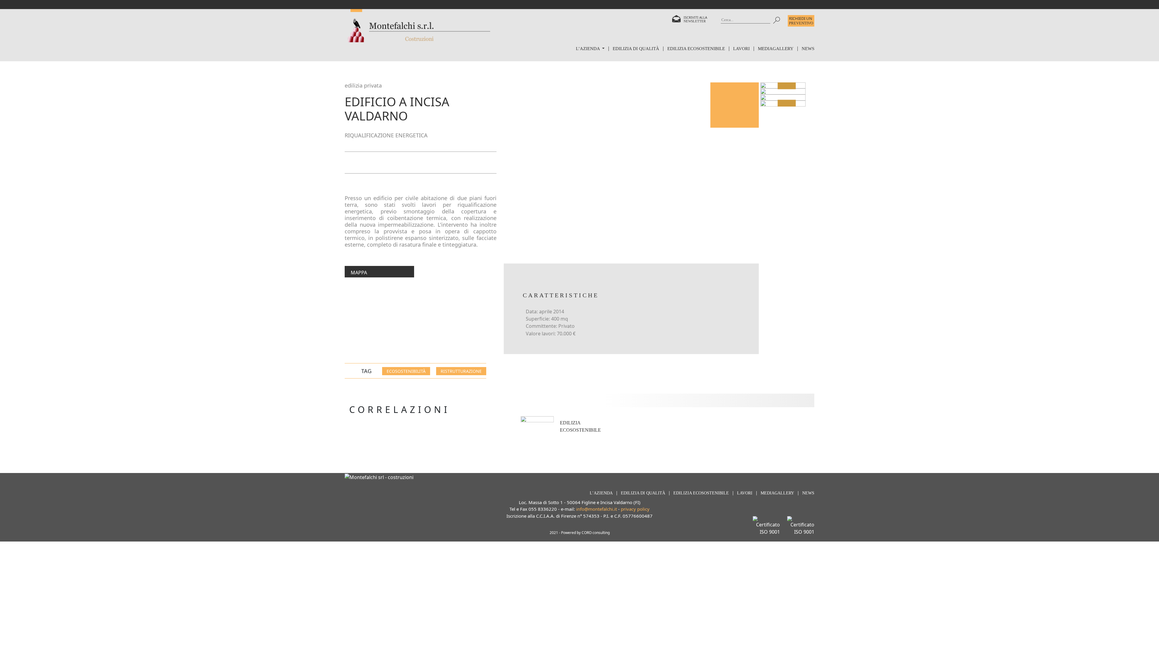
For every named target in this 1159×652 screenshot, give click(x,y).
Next (786, 103)
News (808, 48)
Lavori (741, 48)
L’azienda (588, 48)
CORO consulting (596, 532)
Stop (637, 437)
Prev (786, 85)
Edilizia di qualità (636, 48)
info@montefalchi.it (596, 509)
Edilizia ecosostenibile (696, 48)
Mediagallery (775, 48)
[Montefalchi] (417, 25)
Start (632, 437)
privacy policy (635, 509)
